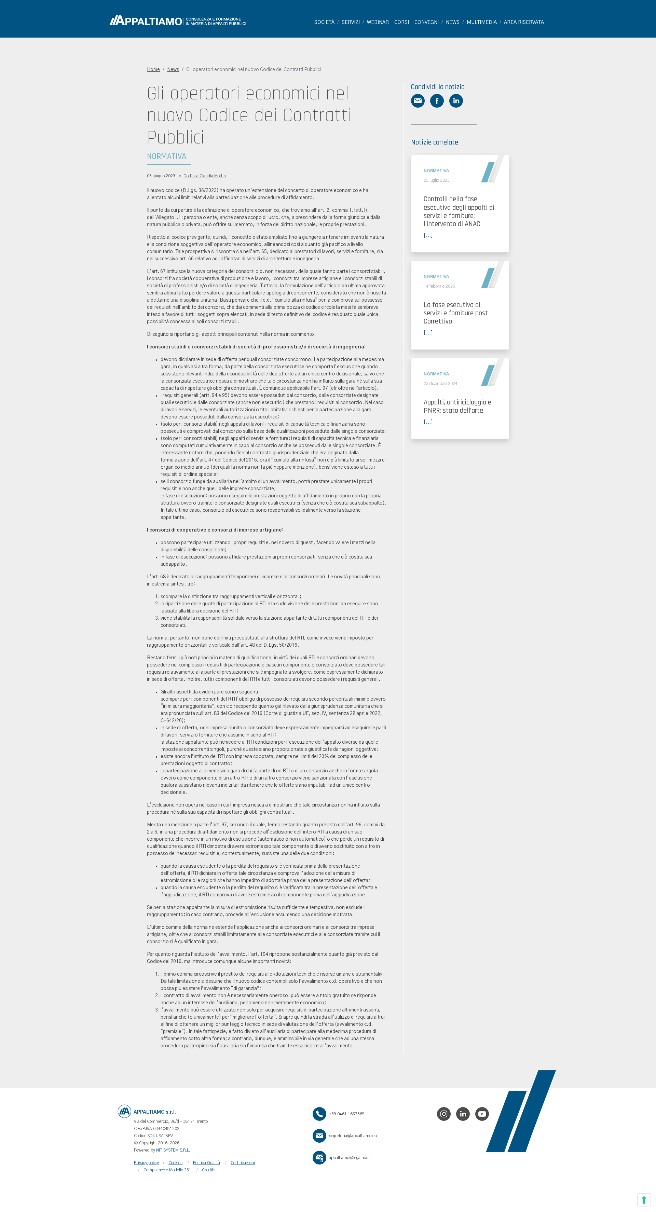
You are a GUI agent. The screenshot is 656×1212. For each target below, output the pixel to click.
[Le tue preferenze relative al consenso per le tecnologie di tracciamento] (644, 1200)
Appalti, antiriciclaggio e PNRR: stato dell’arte (457, 406)
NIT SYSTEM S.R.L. (173, 1150)
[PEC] (321, 1158)
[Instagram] (444, 1114)
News (453, 22)
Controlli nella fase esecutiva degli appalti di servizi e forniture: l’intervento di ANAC (459, 211)
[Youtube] (482, 1114)
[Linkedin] (463, 1114)
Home (153, 69)
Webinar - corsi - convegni (403, 22)
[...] (428, 235)
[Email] (321, 1136)
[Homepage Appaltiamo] (177, 20)
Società (324, 22)
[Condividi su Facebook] (437, 101)
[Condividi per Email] (418, 101)
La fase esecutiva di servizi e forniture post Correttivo (456, 313)
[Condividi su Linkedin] (456, 101)
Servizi (351, 22)
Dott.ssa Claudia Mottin (204, 176)
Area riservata (524, 22)
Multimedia (482, 22)
